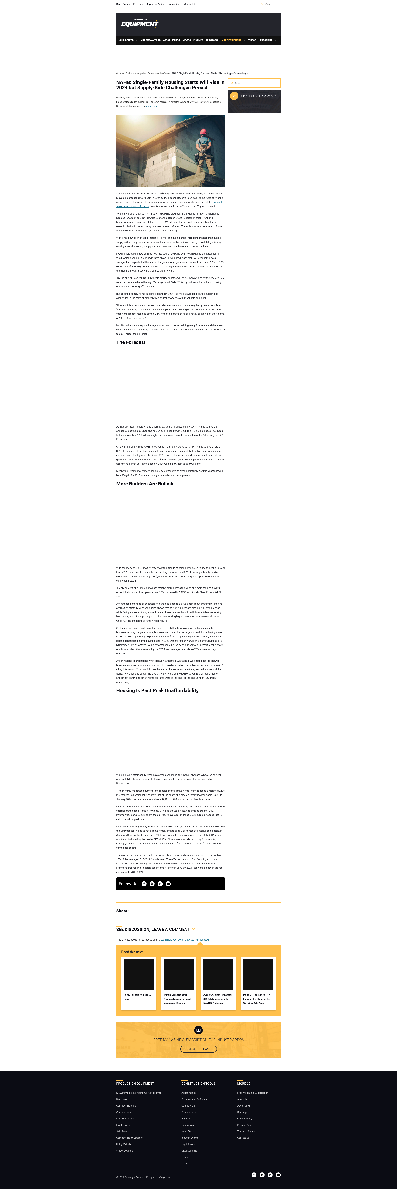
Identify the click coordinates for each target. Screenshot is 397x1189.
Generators (187, 1125)
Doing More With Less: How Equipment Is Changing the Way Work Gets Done (256, 999)
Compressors (123, 1112)
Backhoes (121, 1099)
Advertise (174, 4)
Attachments (171, 40)
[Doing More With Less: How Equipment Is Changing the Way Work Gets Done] (258, 974)
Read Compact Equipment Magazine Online (140, 4)
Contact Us (190, 4)
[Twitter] (141, 911)
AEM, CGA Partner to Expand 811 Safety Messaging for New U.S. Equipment (217, 999)
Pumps (185, 1157)
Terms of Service (246, 1131)
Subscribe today (198, 1049)
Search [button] (263, 4)
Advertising (243, 1106)
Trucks (185, 1163)
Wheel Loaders (124, 1151)
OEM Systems (189, 1151)
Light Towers (123, 1125)
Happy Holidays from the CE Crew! (137, 997)
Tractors (212, 40)
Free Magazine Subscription (252, 1093)
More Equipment (231, 40)
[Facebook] (135, 911)
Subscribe (266, 40)
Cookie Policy (244, 1119)
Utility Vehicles (124, 1144)
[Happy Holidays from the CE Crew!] (139, 974)
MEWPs (187, 40)
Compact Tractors (126, 1106)
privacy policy (151, 106)
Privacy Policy (245, 1125)
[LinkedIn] (147, 911)
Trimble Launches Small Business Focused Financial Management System (177, 999)
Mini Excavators (151, 40)
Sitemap (242, 1112)
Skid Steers (126, 40)
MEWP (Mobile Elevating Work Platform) (138, 1093)
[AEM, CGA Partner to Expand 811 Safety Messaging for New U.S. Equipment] (218, 974)
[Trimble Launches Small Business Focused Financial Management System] (179, 974)
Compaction (188, 1106)
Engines (198, 40)
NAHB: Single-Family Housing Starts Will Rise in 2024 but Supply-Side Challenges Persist (170, 85)
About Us (242, 1099)
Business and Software (194, 1099)
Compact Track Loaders (129, 1138)
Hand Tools (187, 1131)
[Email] (153, 911)
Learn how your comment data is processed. (184, 940)
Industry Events (189, 1138)
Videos (252, 40)
